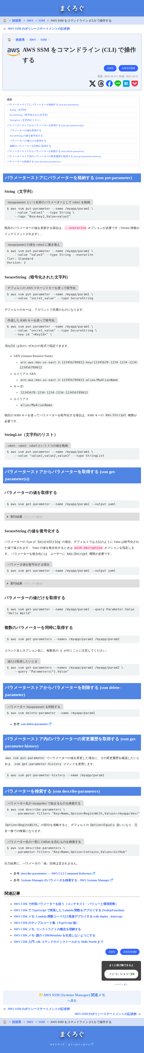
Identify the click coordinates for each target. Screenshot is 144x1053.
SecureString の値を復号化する (26, 135)
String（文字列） (19, 109)
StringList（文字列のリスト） (26, 120)
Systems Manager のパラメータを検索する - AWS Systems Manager (65, 880)
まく (126, 984)
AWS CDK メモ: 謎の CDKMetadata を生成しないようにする (54, 935)
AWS (30, 20)
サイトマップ (57, 1044)
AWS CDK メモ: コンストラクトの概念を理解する (47, 929)
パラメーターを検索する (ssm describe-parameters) (33, 161)
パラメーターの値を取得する (25, 130)
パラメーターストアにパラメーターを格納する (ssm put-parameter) (43, 104)
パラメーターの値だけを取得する (28, 140)
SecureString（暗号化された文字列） (30, 114)
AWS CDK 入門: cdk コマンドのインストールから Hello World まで (58, 941)
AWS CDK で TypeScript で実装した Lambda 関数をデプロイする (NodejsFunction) (69, 910)
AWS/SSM (128, 68)
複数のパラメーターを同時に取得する (30, 146)
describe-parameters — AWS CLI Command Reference (56, 873)
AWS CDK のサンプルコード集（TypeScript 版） (46, 922)
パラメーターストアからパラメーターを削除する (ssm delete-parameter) (45, 151)
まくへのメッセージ (79, 1044)
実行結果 (16, 516)
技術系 (16, 20)
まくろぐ (72, 8)
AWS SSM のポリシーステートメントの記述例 (39, 28)
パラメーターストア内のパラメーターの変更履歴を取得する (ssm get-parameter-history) (54, 156)
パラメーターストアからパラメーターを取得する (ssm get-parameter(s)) (45, 125)
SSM (42, 20)
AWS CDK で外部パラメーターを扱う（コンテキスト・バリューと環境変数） (66, 903)
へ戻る (74, 997)
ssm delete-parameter (34, 724)
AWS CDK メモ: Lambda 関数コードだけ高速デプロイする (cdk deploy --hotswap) (68, 916)
